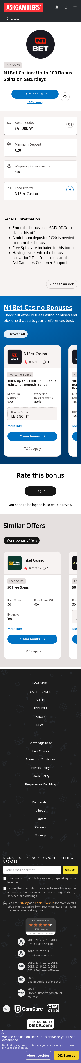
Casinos (40, 683)
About (40, 810)
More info (14, 426)
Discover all (15, 334)
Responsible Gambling (40, 784)
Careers (40, 827)
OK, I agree (66, 1055)
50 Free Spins (18, 587)
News (40, 725)
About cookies (38, 1055)
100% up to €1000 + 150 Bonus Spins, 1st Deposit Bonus (31, 383)
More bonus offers (21, 540)
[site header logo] (23, 7)
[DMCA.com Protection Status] (40, 1024)
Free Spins (13, 65)
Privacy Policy (41, 767)
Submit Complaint (40, 751)
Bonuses (40, 708)
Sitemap (40, 835)
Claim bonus (32, 94)
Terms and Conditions (41, 759)
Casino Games (40, 691)
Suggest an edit (62, 284)
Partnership (40, 802)
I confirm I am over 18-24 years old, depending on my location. (41, 880)
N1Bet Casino (26, 193)
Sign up (70, 870)
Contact (41, 819)
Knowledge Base (40, 743)
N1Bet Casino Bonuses (38, 307)
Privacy (24, 903)
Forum (40, 716)
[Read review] (70, 189)
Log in (40, 491)
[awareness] (28, 1008)
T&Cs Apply (35, 102)
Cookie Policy (41, 776)
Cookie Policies (44, 903)
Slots (40, 700)
